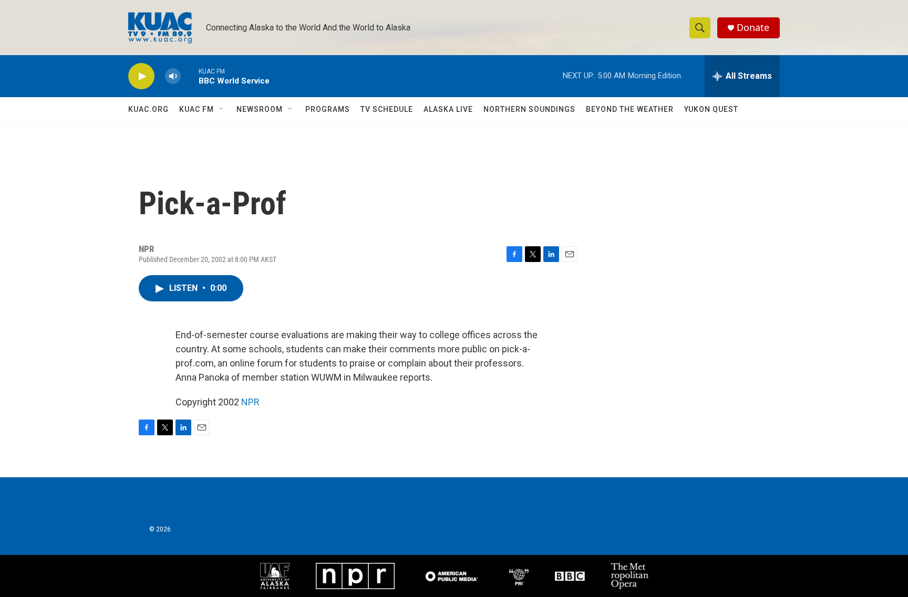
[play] (141, 76)
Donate (753, 27)
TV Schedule (386, 109)
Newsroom (259, 109)
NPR (250, 401)
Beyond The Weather (630, 109)
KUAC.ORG (148, 109)
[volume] (173, 76)
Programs (327, 109)
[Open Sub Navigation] (222, 109)
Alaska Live (448, 109)
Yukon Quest (711, 109)
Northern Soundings (529, 109)
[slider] (189, 75)
